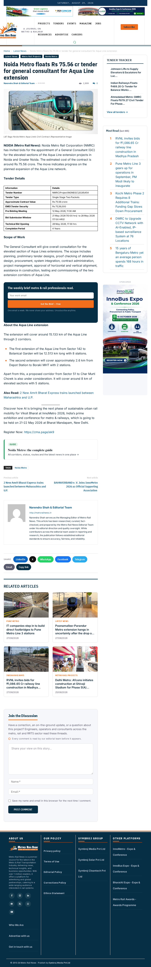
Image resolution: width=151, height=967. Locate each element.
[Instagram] (20, 895)
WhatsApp (45, 559)
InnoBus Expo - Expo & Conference (126, 868)
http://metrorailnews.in (40, 512)
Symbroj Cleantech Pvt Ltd (92, 873)
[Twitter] (131, 3)
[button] (74, 42)
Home (7, 51)
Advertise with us (19, 935)
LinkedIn (20, 559)
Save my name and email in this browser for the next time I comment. (51, 800)
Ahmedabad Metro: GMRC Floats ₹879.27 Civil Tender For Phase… (127, 100)
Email (9, 567)
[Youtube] (137, 3)
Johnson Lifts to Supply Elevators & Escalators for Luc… (126, 72)
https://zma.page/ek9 (38, 432)
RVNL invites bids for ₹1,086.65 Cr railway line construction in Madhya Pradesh (127, 147)
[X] (20, 904)
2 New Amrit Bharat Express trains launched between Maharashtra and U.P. (25, 486)
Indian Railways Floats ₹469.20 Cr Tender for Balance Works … (124, 86)
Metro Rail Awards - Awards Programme (124, 902)
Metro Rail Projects (31, 56)
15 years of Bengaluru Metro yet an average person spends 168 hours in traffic (129, 257)
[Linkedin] (28, 895)
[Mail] (12, 904)
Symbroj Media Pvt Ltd (91, 848)
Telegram (80, 559)
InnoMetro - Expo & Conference (124, 851)
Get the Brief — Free (51, 303)
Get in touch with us (20, 946)
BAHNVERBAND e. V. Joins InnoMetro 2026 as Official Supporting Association (76, 486)
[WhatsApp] (28, 904)
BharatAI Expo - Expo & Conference (126, 885)
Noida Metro (51, 56)
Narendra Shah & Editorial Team (19, 83)
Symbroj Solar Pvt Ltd (91, 859)
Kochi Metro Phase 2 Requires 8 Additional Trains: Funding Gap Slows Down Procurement (129, 202)
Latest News (19, 51)
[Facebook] (143, 3)
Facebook (63, 559)
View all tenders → (117, 112)
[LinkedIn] (125, 3)
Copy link (24, 567)
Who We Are (16, 925)
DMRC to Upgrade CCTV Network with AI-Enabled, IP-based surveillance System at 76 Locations (129, 229)
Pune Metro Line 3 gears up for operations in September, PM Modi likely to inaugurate (128, 175)
